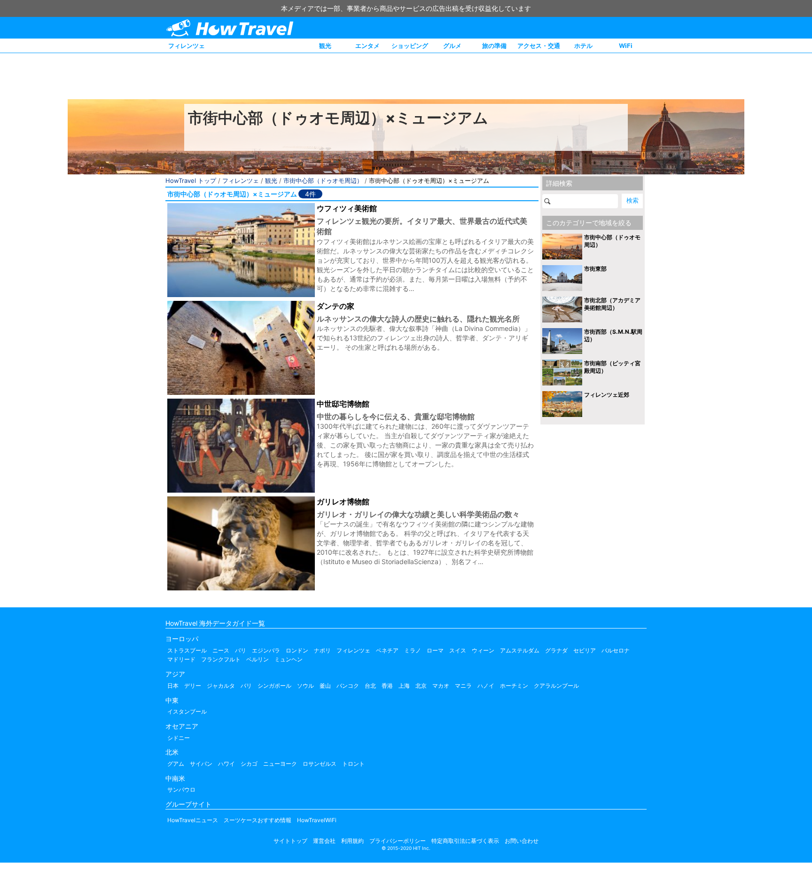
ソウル (305, 685)
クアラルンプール (556, 685)
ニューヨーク (280, 763)
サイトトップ (290, 840)
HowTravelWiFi (316, 820)
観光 (325, 45)
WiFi (625, 45)
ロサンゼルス (319, 763)
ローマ (435, 650)
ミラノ (412, 650)
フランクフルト (221, 659)
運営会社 (324, 840)
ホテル (583, 45)
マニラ (463, 685)
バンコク (347, 685)
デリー (192, 685)
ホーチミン (514, 685)
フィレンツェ (186, 45)
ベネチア (387, 650)
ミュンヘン (288, 659)
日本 (173, 685)
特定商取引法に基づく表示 (465, 840)
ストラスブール (187, 650)
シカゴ (249, 763)
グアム (175, 763)
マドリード (181, 659)
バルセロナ (615, 650)
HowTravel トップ (190, 180)
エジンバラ (266, 650)
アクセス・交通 (538, 45)
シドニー (178, 737)
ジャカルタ (221, 685)
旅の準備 (494, 45)
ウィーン (483, 650)
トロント (353, 763)
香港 (387, 685)
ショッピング (409, 45)
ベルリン (257, 659)
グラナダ (556, 650)
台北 (370, 685)
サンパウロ (181, 789)
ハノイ (485, 685)
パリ (240, 650)
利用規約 (352, 840)
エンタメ (367, 45)
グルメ (452, 45)
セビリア (584, 650)
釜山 (325, 685)
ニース (220, 650)
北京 (421, 685)
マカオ (440, 685)
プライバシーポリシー (397, 840)
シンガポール (274, 685)
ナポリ (322, 650)
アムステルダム (519, 650)
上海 (404, 685)
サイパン (201, 763)
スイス (457, 650)
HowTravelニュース (192, 820)
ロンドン (297, 650)
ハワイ (226, 763)
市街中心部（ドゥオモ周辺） (323, 180)
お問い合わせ (522, 840)
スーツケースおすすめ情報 (257, 820)
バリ (246, 685)
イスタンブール (187, 711)
